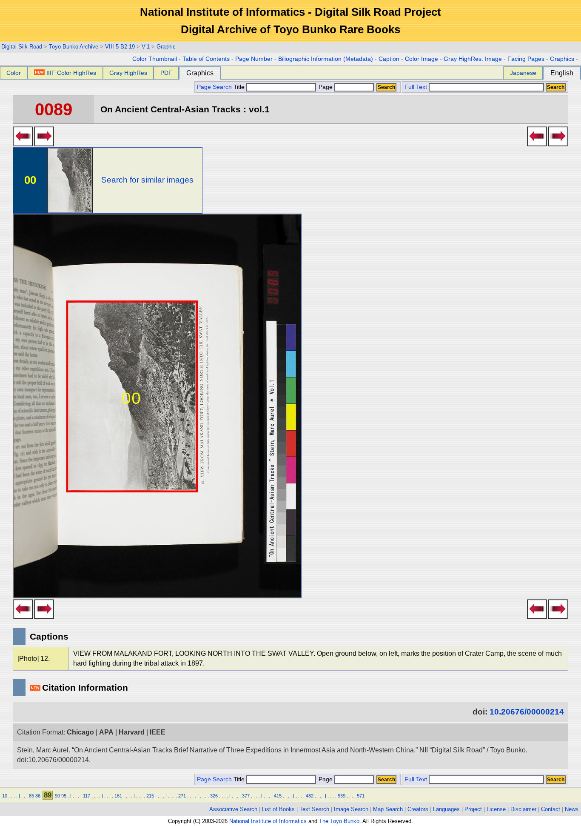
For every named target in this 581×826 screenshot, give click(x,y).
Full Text (415, 87)
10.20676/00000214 (527, 711)
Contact (550, 809)
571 (361, 795)
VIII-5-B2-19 (120, 46)
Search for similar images (147, 179)
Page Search (214, 87)
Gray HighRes (128, 72)
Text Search (314, 809)
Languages (446, 809)
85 (31, 795)
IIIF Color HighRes (71, 72)
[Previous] (23, 144)
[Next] (44, 144)
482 (309, 795)
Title (240, 87)
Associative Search (233, 809)
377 (246, 795)
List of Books (278, 809)
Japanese (523, 72)
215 (150, 795)
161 (118, 795)
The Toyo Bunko (339, 821)
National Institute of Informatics (268, 821)
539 (341, 795)
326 (214, 795)
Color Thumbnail (154, 59)
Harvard (132, 732)
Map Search (388, 809)
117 (86, 795)
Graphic (166, 46)
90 (57, 795)
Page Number (254, 59)
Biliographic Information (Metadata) (325, 59)
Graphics (562, 59)
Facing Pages (525, 59)
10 (4, 795)
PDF (166, 72)
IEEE (157, 732)
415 (278, 795)
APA (106, 732)
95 (63, 795)
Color (13, 72)
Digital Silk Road (21, 46)
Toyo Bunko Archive (73, 46)
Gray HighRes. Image (473, 59)
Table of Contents (206, 59)
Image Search (351, 809)
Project (473, 809)
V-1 (146, 46)
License (496, 809)
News (571, 809)
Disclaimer (523, 809)
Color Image (421, 59)
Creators (417, 809)
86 (37, 795)
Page (325, 87)
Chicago (80, 732)
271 (182, 795)
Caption (389, 59)
